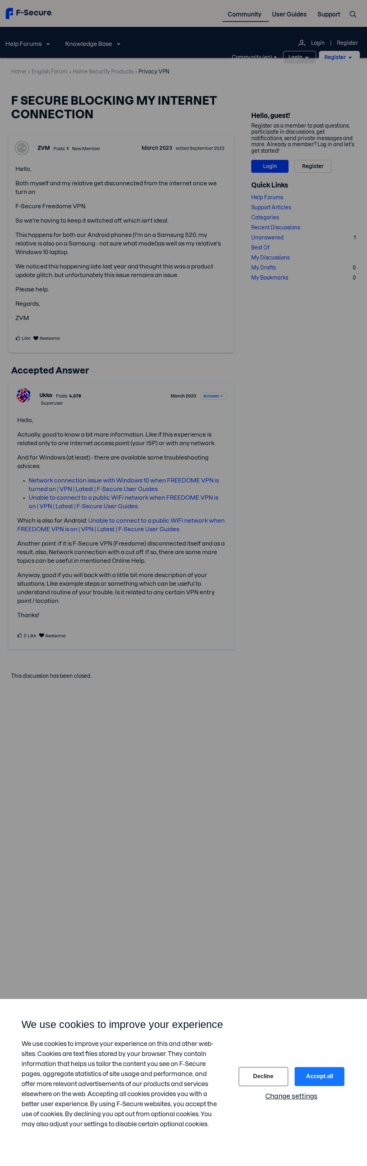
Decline (263, 1076)
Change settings (291, 1096)
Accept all (319, 1076)
